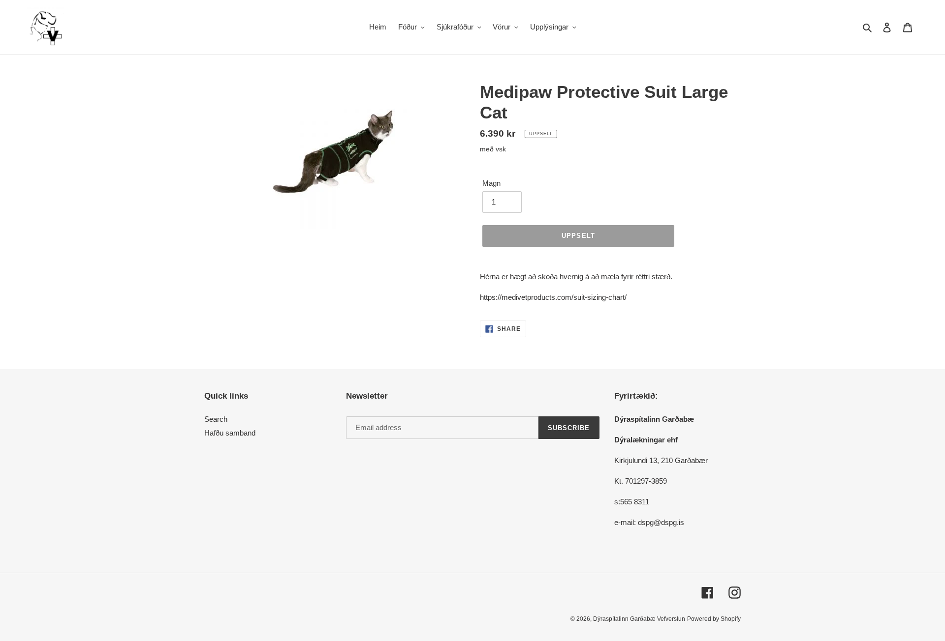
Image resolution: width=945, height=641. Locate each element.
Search (215, 419)
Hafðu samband (229, 433)
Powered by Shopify (714, 618)
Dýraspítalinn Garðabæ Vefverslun (639, 618)
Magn (491, 183)
